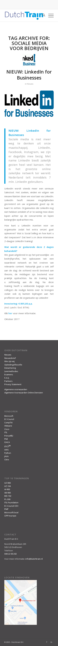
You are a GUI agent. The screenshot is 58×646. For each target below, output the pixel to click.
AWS (6, 449)
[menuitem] (42, 15)
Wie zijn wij (9, 361)
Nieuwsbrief (10, 358)
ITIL (5, 432)
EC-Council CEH (11, 505)
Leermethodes (11, 371)
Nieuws (30, 84)
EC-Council (9, 419)
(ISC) (7, 446)
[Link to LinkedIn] (51, 642)
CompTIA (8, 422)
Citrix (6, 459)
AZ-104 (7, 486)
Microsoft (8, 416)
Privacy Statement (12, 384)
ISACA (7, 442)
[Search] (42, 15)
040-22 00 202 (10, 553)
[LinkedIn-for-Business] (29, 60)
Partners (8, 381)
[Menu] (49, 15)
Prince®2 (8, 435)
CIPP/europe (10, 515)
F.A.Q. (6, 377)
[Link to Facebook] (46, 642)
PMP (6, 509)
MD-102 (7, 496)
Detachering (10, 368)
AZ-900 (7, 482)
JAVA (6, 456)
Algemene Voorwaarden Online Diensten (23, 392)
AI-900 (7, 489)
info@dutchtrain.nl (34, 558)
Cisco (6, 429)
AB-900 (7, 492)
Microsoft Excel (11, 512)
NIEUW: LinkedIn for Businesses (29, 75)
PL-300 (7, 499)
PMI (6, 439)
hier (10, 313)
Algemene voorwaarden (15, 389)
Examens (8, 374)
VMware (8, 425)
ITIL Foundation (11, 502)
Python (7, 453)
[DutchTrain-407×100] (24, 15)
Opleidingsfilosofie (13, 364)
